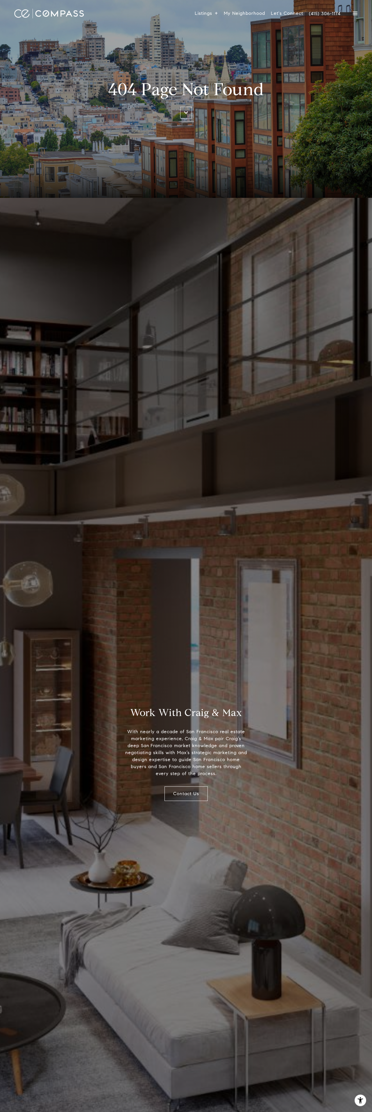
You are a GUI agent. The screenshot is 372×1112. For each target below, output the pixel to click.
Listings (203, 13)
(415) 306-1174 (325, 13)
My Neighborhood (244, 13)
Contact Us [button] (186, 793)
